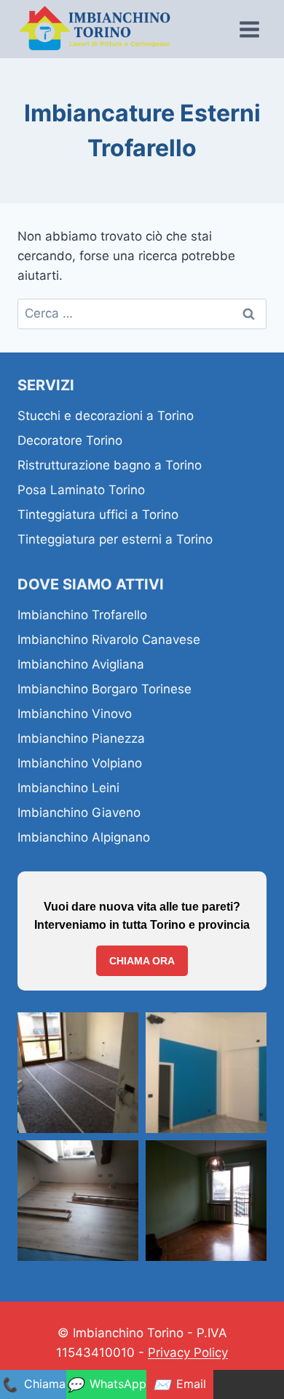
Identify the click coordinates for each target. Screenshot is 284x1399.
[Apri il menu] (249, 29)
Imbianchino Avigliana (80, 664)
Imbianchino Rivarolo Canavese (108, 639)
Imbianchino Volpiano (79, 763)
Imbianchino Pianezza (81, 738)
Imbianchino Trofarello (82, 615)
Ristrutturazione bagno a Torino (109, 465)
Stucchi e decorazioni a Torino (105, 415)
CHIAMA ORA (142, 961)
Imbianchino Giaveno (79, 812)
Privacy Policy (188, 1352)
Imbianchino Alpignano (83, 837)
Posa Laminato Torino (81, 490)
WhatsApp (106, 1384)
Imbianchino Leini (68, 788)
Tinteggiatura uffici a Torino (97, 514)
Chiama (33, 1384)
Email (179, 1384)
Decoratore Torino (69, 440)
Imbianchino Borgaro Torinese (104, 689)
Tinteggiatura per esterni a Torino (115, 539)
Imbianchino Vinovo (74, 713)
